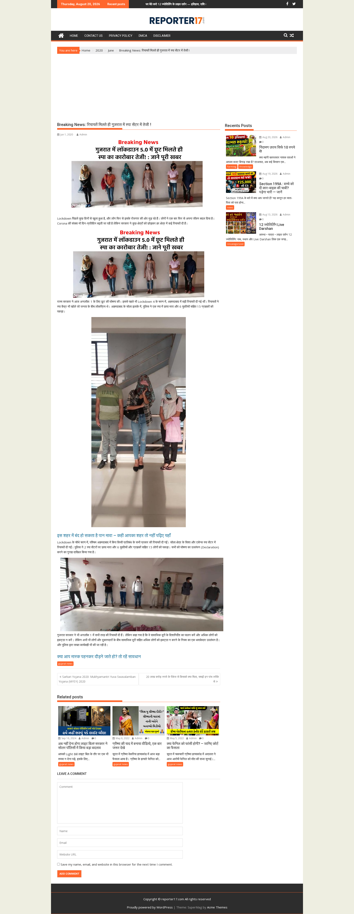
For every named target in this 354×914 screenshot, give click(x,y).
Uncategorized (235, 243)
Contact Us (93, 36)
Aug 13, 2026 (269, 214)
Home (74, 36)
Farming (231, 166)
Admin (83, 134)
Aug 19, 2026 (269, 173)
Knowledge (245, 166)
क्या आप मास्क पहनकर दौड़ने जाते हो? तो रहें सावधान (99, 656)
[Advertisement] (177, 84)
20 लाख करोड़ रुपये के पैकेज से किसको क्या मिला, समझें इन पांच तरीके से (182, 679)
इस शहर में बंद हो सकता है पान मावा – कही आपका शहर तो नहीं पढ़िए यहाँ (114, 535)
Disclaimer (161, 36)
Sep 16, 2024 (68, 738)
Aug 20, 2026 (269, 137)
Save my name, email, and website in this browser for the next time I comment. (116, 864)
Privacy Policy (120, 36)
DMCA (143, 36)
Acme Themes (217, 907)
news (230, 207)
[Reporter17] (61, 35)
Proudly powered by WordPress (150, 907)
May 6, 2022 (122, 738)
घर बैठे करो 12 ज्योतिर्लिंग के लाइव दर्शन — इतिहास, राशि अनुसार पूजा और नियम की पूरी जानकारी (152, 4)
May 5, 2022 (176, 738)
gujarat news (65, 663)
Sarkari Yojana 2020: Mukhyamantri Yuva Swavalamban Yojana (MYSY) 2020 (97, 679)
